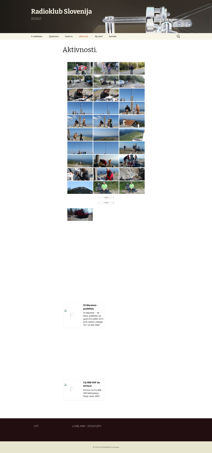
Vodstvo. (69, 36)
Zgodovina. (54, 36)
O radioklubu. (37, 36)
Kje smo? (99, 36)
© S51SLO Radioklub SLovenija (106, 447)
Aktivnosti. (84, 36)
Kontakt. (113, 36)
